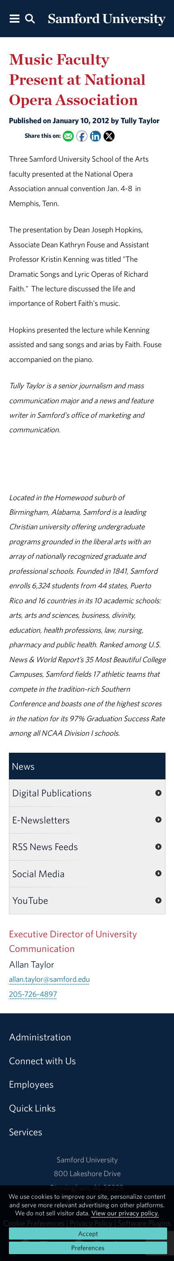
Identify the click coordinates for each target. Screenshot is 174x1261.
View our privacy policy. (125, 1213)
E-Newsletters (41, 820)
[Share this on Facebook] (81, 136)
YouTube (30, 900)
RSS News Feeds (45, 846)
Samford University (87, 1159)
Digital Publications (52, 793)
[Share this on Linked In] (95, 136)
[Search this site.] (30, 18)
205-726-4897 (33, 994)
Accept (88, 1233)
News (23, 766)
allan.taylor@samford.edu (49, 979)
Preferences (87, 1248)
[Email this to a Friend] (68, 136)
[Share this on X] (108, 136)
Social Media (38, 873)
